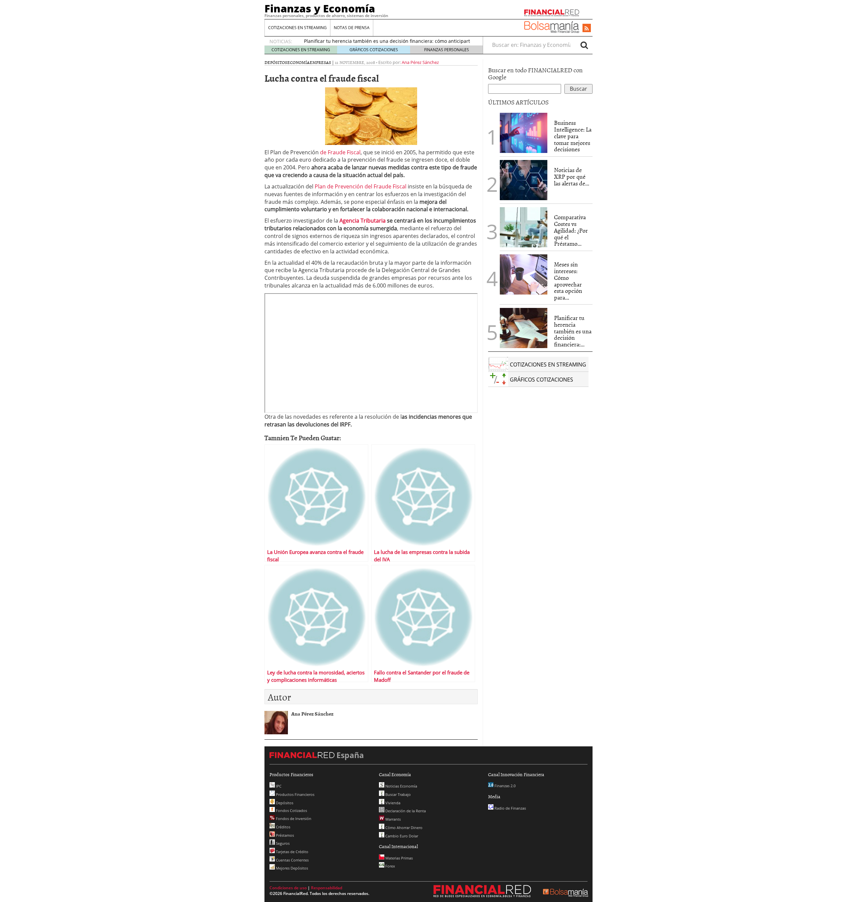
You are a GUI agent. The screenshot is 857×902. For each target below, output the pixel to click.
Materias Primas (398, 857)
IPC (278, 786)
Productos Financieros (294, 794)
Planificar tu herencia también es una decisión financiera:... (573, 331)
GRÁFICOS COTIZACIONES (373, 50)
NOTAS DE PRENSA (352, 27)
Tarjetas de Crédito (291, 851)
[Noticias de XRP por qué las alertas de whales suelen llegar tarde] (523, 180)
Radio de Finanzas (509, 808)
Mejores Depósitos (291, 868)
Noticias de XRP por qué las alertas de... (571, 176)
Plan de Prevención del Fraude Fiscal (360, 186)
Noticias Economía (400, 786)
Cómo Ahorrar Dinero (403, 827)
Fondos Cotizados (291, 810)
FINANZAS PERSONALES (446, 50)
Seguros (282, 843)
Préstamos (284, 835)
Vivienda (392, 802)
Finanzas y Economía (319, 8)
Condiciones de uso (288, 888)
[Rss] (587, 28)
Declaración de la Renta (405, 810)
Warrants (392, 819)
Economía (298, 62)
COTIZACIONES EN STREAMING (297, 27)
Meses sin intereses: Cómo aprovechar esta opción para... (568, 281)
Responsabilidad (326, 888)
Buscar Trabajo (397, 794)
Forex (389, 866)
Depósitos (275, 62)
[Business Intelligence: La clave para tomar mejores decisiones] (523, 133)
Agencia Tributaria (362, 220)
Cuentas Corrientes (292, 860)
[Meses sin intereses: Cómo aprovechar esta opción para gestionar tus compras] (523, 274)
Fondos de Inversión (293, 818)
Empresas (320, 62)
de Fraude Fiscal (340, 152)
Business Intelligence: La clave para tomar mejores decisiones (573, 136)
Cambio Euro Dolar (401, 835)
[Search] (584, 45)
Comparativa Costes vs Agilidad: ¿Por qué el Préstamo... (571, 230)
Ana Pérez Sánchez (420, 62)
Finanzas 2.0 (504, 785)
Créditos (282, 826)
